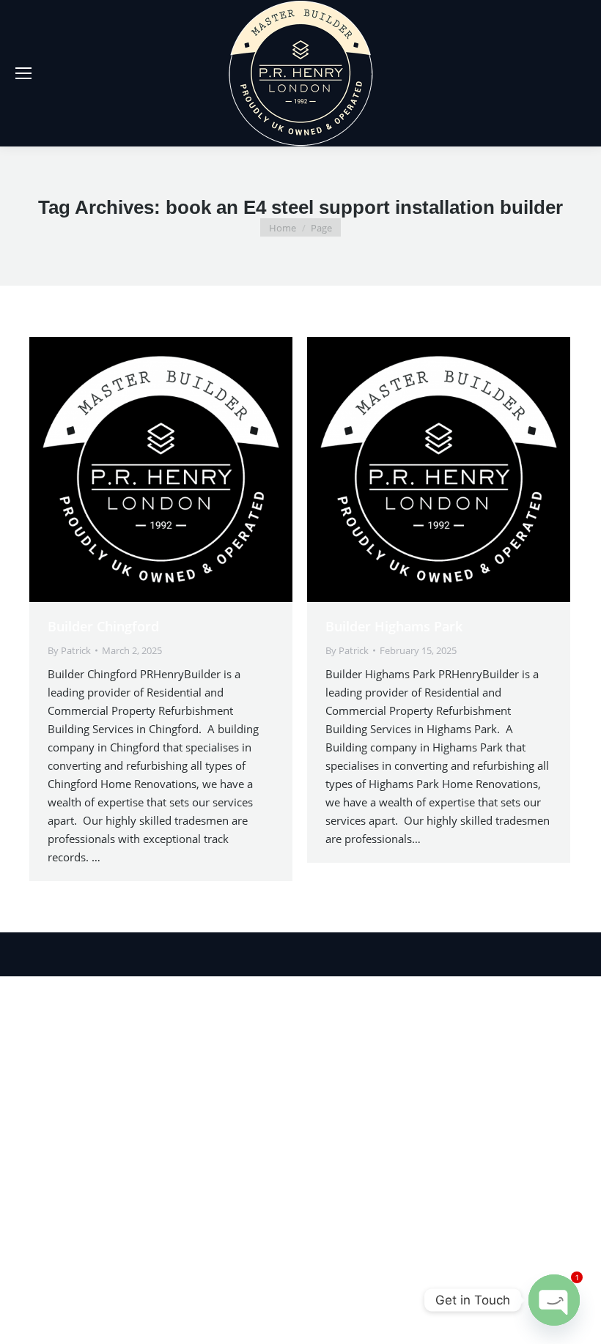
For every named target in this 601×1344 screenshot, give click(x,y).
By (69, 650)
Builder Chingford (103, 626)
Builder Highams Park (393, 626)
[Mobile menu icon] (23, 73)
